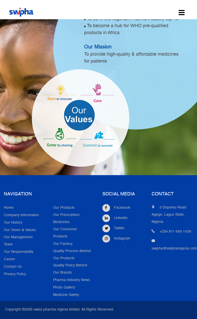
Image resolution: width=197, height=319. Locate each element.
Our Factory (63, 244)
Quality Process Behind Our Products (72, 255)
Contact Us (13, 266)
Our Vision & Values (20, 230)
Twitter (119, 228)
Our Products (64, 208)
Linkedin (120, 218)
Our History (13, 222)
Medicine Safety (66, 295)
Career (9, 259)
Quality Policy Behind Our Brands (70, 269)
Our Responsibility (18, 252)
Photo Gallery (64, 287)
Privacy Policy (15, 274)
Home (9, 208)
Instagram (122, 238)
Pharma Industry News (71, 280)
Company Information (21, 215)
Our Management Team (18, 241)
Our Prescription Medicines (66, 218)
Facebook (122, 208)
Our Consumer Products (65, 233)
